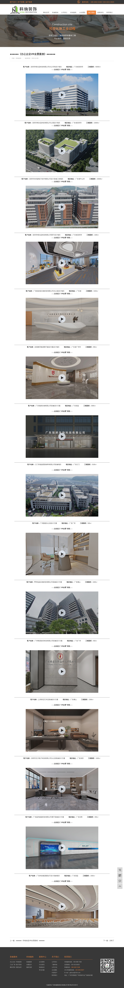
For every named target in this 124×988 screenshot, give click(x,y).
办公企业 (12, 962)
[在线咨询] (119, 880)
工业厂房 (12, 964)
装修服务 (29, 962)
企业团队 (54, 970)
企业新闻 (41, 962)
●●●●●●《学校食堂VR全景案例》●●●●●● (30, 940)
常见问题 (41, 970)
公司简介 (54, 962)
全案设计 (29, 964)
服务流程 (29, 967)
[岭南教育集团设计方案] (62, 378)
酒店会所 (19, 967)
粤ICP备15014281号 (73, 985)
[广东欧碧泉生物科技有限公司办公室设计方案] (62, 319)
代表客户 (54, 972)
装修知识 (41, 967)
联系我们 (54, 975)
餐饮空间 (12, 967)
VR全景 (63, 69)
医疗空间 (19, 964)
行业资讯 (41, 964)
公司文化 (54, 967)
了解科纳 (54, 964)
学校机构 (19, 962)
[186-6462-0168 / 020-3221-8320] (119, 870)
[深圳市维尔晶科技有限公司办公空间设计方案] (62, 95)
